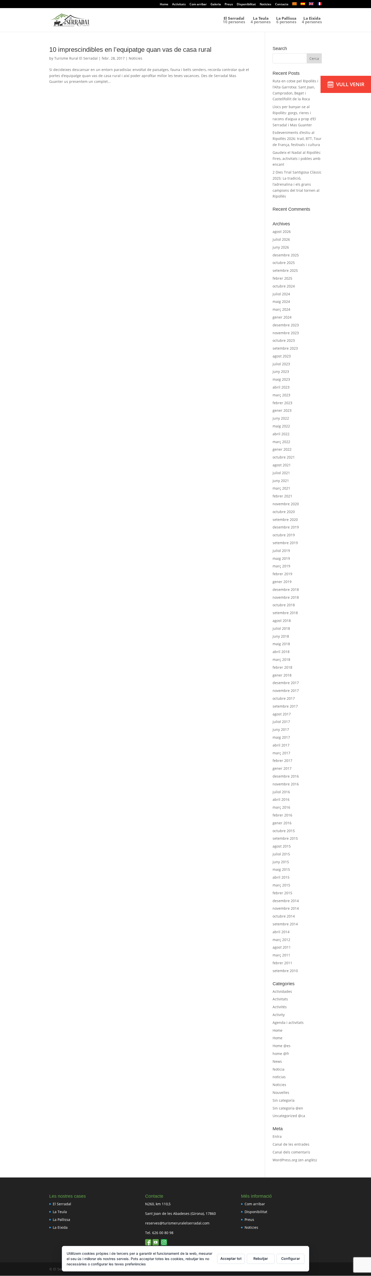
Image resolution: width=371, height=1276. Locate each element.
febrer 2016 (282, 815)
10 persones (234, 20)
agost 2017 (282, 714)
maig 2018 (281, 643)
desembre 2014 (286, 900)
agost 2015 (282, 846)
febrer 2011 (282, 962)
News (277, 1061)
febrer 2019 (282, 573)
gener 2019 (282, 581)
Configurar (290, 1258)
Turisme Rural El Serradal (76, 58)
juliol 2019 (281, 550)
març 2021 (281, 488)
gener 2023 (282, 410)
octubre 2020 (284, 511)
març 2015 (281, 885)
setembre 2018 (285, 612)
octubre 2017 (284, 698)
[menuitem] (294, 5)
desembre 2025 (286, 255)
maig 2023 (281, 379)
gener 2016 (282, 823)
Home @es (281, 1045)
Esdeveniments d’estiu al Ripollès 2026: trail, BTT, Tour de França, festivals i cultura (297, 138)
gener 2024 (282, 317)
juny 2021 (281, 480)
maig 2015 (281, 869)
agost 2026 (282, 231)
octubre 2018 (284, 605)
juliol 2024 (281, 294)
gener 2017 (282, 768)
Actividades (282, 991)
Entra (277, 1136)
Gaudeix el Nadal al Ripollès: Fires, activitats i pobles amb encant (297, 158)
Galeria (215, 4)
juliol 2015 (281, 854)
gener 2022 (282, 449)
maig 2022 (281, 426)
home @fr (281, 1053)
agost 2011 (282, 947)
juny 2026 (281, 247)
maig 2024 (281, 301)
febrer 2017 (282, 760)
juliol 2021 (281, 472)
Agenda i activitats (288, 1022)
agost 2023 (282, 356)
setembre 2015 (285, 838)
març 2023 (281, 395)
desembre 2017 (286, 682)
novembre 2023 (286, 332)
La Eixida (60, 1227)
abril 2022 (281, 433)
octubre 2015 (284, 830)
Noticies (265, 4)
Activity (279, 1014)
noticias (279, 1076)
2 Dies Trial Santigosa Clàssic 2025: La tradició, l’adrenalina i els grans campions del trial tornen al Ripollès (297, 184)
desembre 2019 (286, 527)
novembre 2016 (286, 784)
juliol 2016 (281, 791)
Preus (229, 4)
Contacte (281, 4)
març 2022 (281, 441)
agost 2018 (282, 620)
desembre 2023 (286, 325)
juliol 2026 (281, 239)
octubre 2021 (284, 457)
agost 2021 (282, 465)
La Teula (60, 1211)
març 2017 (281, 753)
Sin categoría (284, 1100)
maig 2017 (281, 737)
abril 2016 (281, 799)
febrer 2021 (282, 496)
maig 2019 (281, 558)
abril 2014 (281, 931)
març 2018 (281, 659)
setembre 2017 (285, 706)
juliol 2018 (281, 628)
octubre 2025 (284, 262)
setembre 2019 (285, 542)
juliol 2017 (281, 721)
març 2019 (281, 566)
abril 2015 (281, 877)
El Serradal (62, 1203)
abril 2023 (281, 387)
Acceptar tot (231, 1258)
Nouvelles (281, 1092)
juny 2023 (281, 371)
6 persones (286, 20)
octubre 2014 (284, 916)
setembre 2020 (285, 519)
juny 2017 (281, 729)
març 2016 (281, 807)
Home (164, 4)
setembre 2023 (285, 348)
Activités (280, 1006)
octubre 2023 (284, 340)
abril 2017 (281, 745)
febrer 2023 (282, 402)
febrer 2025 (282, 278)
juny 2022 (281, 418)
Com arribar (198, 4)
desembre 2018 (286, 589)
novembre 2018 (286, 597)
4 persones (261, 20)
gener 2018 (282, 675)
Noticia (278, 1069)
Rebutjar (260, 1258)
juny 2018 (281, 636)
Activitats (179, 4)
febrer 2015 (282, 892)
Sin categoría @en (288, 1108)
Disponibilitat (246, 4)
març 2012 (281, 939)
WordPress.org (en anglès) (295, 1160)
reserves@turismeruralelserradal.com (177, 1223)
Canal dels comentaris (291, 1152)
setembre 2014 (285, 924)
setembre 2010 (285, 970)
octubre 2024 (284, 286)
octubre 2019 (284, 535)
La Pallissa (61, 1219)
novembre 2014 (286, 908)
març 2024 (281, 309)
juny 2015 (281, 861)
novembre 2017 (286, 690)
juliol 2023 (281, 364)
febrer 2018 (282, 667)
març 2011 (281, 955)
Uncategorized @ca (289, 1115)
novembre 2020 (286, 503)
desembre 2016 (286, 776)
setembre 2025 (285, 270)
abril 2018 (281, 651)
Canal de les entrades (291, 1144)
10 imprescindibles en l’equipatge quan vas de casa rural (130, 49)
